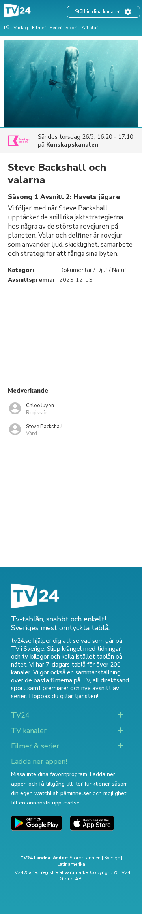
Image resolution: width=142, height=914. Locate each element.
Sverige (112, 858)
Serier (56, 28)
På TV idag (16, 28)
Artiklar (90, 28)
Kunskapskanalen (72, 145)
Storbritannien (85, 858)
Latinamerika (71, 864)
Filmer (39, 28)
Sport (71, 28)
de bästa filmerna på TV (57, 680)
